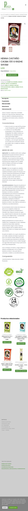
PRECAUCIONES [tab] (6, 104)
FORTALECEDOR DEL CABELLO (8, 87)
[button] (26, 5)
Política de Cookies (6, 463)
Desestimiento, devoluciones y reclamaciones (13, 468)
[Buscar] (13, 9)
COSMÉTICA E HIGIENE (9, 14)
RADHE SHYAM (4, 88)
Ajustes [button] (5, 507)
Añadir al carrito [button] (7, 342)
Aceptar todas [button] (13, 507)
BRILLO (7, 85)
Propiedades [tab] (5, 101)
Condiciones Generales (7, 467)
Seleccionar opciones (21, 370)
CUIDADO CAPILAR (19, 14)
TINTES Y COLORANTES (11, 83)
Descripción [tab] (5, 98)
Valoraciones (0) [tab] (6, 109)
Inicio (2, 14)
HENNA (17, 87)
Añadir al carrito (12, 75)
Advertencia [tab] (5, 106)
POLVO (21, 87)
